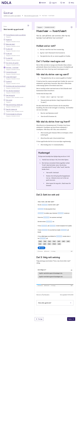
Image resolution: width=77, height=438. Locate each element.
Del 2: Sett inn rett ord (47, 194)
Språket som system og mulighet (12, 15)
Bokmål (43, 2)
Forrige (40, 319)
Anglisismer (9, 39)
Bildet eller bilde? (10, 44)
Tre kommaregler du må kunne (14, 114)
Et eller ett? (9, 53)
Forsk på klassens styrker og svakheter (16, 35)
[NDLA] (6, 3)
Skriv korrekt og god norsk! (31, 15)
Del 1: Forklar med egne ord (50, 61)
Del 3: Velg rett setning (48, 257)
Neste (70, 319)
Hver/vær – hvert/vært (12, 67)
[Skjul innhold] (28, 25)
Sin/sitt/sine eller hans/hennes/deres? (16, 86)
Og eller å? (9, 81)
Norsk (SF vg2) (8, 13)
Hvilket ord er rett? (46, 45)
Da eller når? (9, 49)
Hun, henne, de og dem (12, 63)
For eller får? (9, 58)
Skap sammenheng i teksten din (14, 104)
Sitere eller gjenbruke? (44, 303)
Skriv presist (9, 100)
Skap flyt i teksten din (11, 109)
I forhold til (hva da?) (11, 72)
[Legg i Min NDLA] (71, 27)
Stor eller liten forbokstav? (13, 91)
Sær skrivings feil (10, 95)
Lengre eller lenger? (11, 77)
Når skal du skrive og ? (52, 74)
